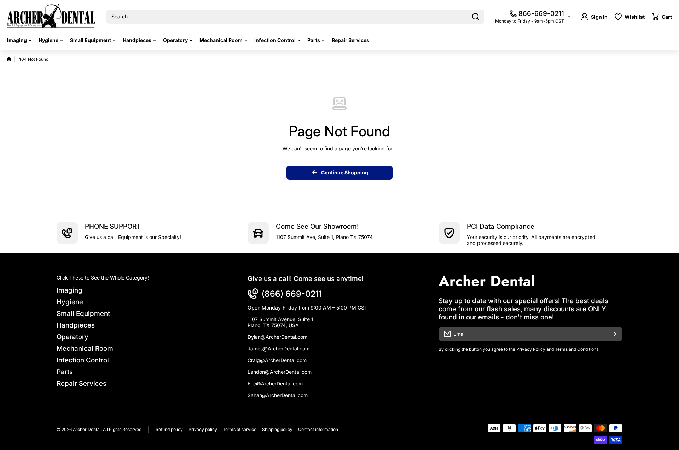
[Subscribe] (613, 334)
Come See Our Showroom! (317, 226)
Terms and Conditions (576, 349)
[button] (662, 16)
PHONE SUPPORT (113, 226)
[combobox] (295, 17)
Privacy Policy (530, 349)
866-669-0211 (541, 14)
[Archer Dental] (51, 17)
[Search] (475, 17)
